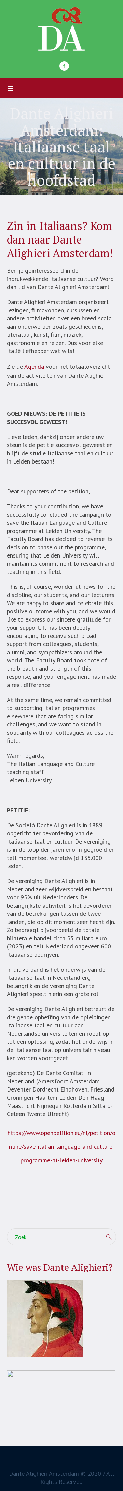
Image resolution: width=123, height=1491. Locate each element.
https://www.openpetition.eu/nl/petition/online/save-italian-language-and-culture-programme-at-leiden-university (61, 1146)
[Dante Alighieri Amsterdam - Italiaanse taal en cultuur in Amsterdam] (61, 29)
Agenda (34, 367)
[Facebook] (64, 66)
